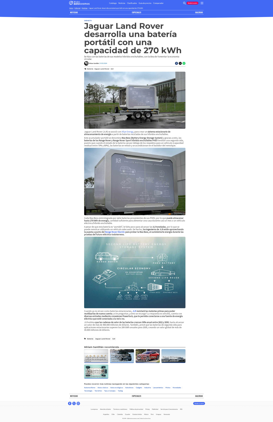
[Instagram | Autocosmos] (78, 403)
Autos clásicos (103, 387)
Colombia (120, 414)
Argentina (106, 414)
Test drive (98, 391)
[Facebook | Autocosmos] (69, 403)
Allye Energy (127, 131)
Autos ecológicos (116, 387)
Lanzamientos (158, 387)
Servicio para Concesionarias (169, 409)
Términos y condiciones (120, 409)
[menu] (202, 3)
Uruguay (158, 414)
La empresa (94, 409)
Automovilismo (89, 387)
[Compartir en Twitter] (180, 63)
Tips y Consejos (109, 391)
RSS (181, 409)
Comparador (158, 3)
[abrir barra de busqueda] (184, 3)
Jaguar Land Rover (101, 69)
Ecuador (127, 414)
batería (90, 69)
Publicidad (155, 409)
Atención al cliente (105, 409)
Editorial (77, 8)
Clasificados (132, 3)
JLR (112, 69)
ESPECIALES (136, 12)
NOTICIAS (74, 12)
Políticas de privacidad (136, 409)
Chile (113, 414)
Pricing (147, 409)
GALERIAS (199, 12)
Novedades (177, 387)
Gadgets (87, 20)
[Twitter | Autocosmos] (74, 403)
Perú (152, 414)
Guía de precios (145, 3)
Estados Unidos (137, 414)
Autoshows (129, 387)
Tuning (120, 391)
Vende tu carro (192, 3)
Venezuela (167, 414)
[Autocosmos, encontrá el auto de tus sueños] (79, 3)
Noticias (121, 3)
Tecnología (88, 391)
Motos (167, 387)
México (146, 414)
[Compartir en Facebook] (176, 63)
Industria (147, 387)
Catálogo (113, 3)
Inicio (71, 8)
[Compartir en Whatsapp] (183, 63)
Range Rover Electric (115, 231)
